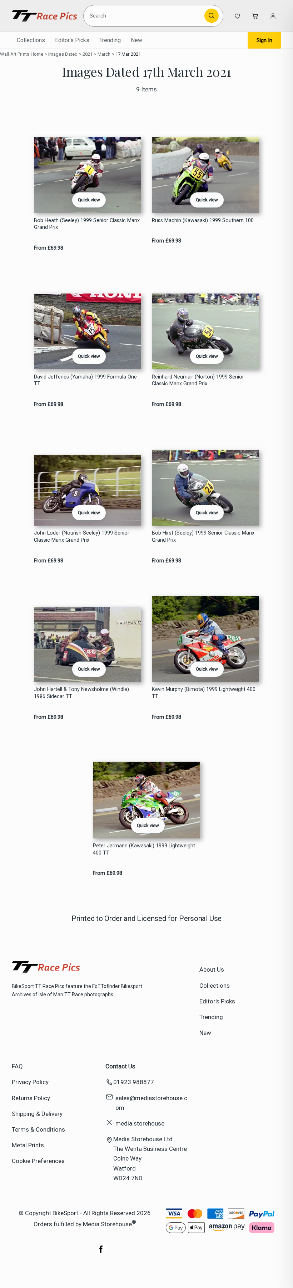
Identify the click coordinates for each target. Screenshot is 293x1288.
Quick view (89, 199)
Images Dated (63, 54)
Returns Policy (31, 1098)
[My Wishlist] (237, 15)
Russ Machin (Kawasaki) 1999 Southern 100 (203, 220)
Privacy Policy (30, 1082)
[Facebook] (101, 1252)
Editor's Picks (72, 40)
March (104, 54)
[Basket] (255, 15)
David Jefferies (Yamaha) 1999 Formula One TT (85, 380)
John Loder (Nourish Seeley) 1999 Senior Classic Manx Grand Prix (81, 536)
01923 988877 (133, 1082)
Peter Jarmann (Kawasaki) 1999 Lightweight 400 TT (144, 849)
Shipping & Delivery (37, 1113)
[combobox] (145, 15)
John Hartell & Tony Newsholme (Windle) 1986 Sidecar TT (81, 692)
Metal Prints (28, 1145)
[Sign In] (273, 15)
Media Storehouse (107, 1224)
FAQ (17, 1066)
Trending (110, 40)
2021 (88, 54)
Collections (31, 40)
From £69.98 (48, 248)
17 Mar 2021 (128, 54)
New (136, 40)
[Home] (44, 16)
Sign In (264, 40)
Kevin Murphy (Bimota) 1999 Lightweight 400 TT (203, 692)
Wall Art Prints (14, 54)
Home (37, 54)
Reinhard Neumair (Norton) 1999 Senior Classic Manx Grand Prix (198, 380)
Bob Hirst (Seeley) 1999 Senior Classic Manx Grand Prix (203, 536)
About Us (211, 969)
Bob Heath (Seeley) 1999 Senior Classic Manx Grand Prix (87, 223)
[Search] (211, 16)
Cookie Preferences (38, 1160)
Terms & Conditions (38, 1129)
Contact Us (120, 1066)
